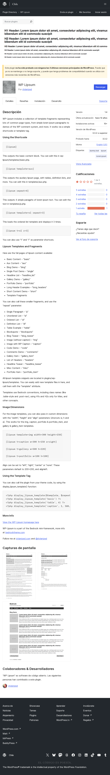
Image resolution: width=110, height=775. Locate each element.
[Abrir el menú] (105, 4)
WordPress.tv (64, 720)
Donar (87, 715)
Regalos (88, 720)
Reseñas (24, 101)
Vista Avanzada (83, 164)
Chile (11, 755)
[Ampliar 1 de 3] (32, 556)
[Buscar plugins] (31, 21)
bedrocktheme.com (15, 532)
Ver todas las (100, 213)
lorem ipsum (101, 156)
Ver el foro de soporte (87, 239)
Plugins (33, 715)
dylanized (27, 89)
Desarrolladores (64, 715)
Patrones (34, 720)
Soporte (103, 101)
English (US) (102, 144)
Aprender (60, 706)
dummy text (94, 151)
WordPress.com (12, 729)
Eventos (87, 710)
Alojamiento (8, 715)
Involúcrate (88, 706)
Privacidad (8, 720)
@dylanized (41, 538)
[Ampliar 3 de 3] (67, 605)
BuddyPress (10, 743)
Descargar (101, 87)
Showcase (35, 706)
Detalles (9, 101)
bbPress (8, 738)
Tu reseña (81, 213)
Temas (33, 710)
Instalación (39, 101)
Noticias (7, 710)
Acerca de (8, 706)
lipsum (103, 151)
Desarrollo (56, 101)
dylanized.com (23, 538)
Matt (6, 733)
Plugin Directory (10, 12)
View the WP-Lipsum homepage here (21, 522)
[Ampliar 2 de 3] (67, 556)
